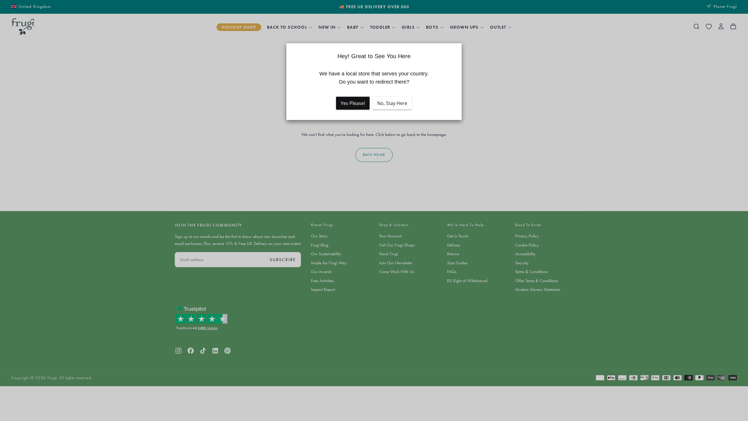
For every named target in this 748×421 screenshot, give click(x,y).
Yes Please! (353, 103)
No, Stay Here (392, 103)
